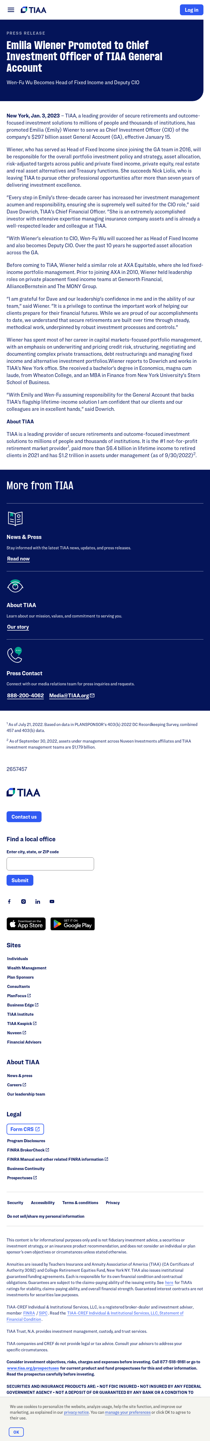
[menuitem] (11, 9)
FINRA (29, 1313)
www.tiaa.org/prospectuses (33, 1368)
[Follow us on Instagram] (23, 901)
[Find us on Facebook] (9, 901)
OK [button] (16, 1432)
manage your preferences (128, 1412)
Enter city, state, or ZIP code (33, 851)
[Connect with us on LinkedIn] (37, 901)
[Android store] (72, 923)
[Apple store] (26, 923)
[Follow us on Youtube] (52, 901)
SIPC (43, 1313)
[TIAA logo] (23, 793)
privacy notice (76, 1412)
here (169, 1282)
